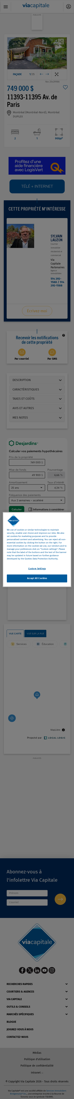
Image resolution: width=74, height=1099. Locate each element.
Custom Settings (37, 568)
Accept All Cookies (37, 578)
